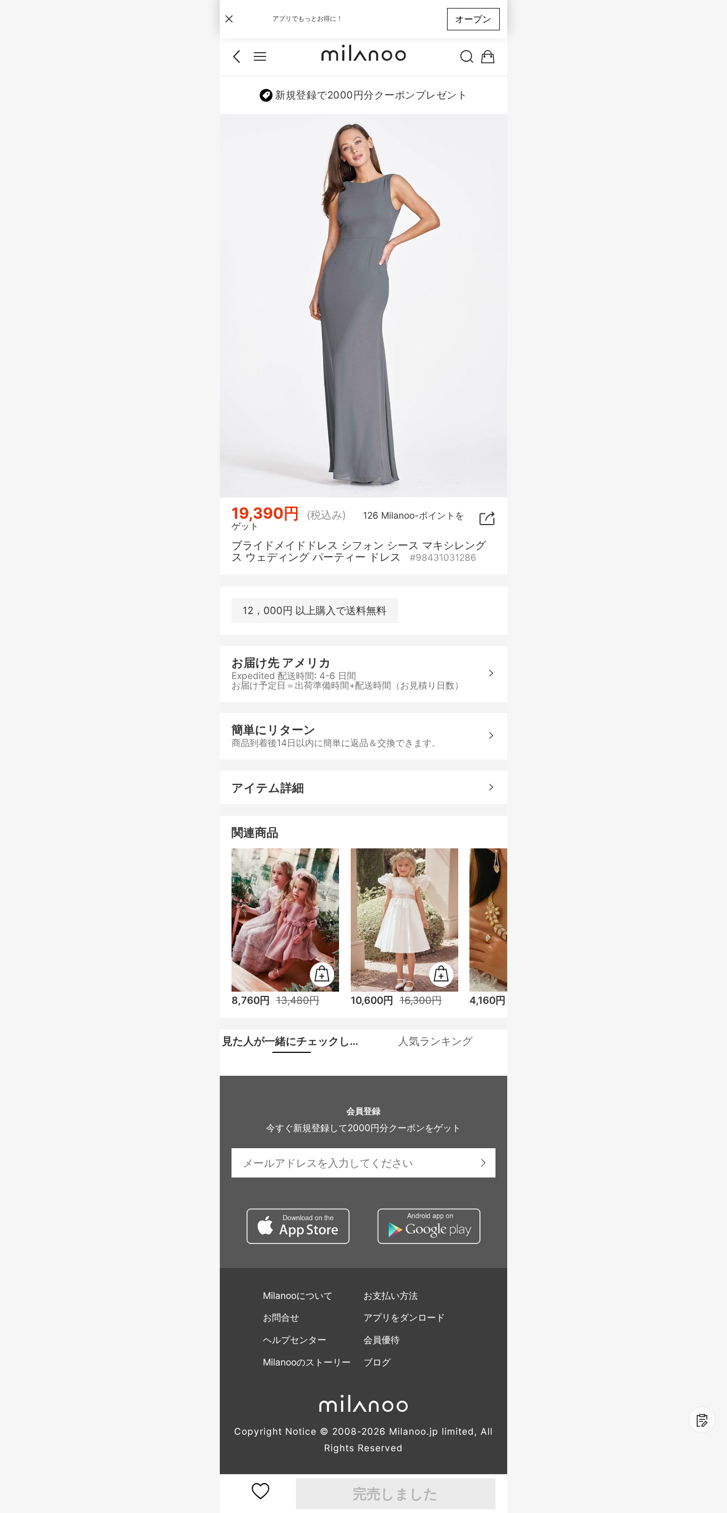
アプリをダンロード (404, 1317)
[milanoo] (363, 57)
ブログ (377, 1362)
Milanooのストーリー (307, 1362)
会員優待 (381, 1339)
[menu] (260, 57)
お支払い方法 (390, 1295)
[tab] (291, 1041)
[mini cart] (487, 57)
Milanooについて (298, 1295)
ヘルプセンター (294, 1339)
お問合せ (281, 1317)
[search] (467, 57)
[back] (239, 57)
